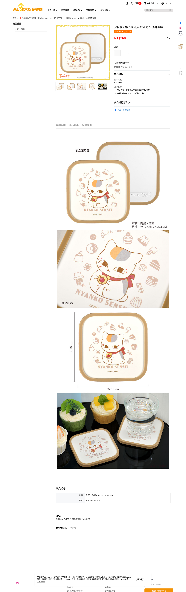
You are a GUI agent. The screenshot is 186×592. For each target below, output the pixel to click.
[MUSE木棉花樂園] (28, 7)
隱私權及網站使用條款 (75, 591)
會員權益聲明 (110, 591)
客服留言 (108, 587)
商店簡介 (70, 587)
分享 (119, 110)
